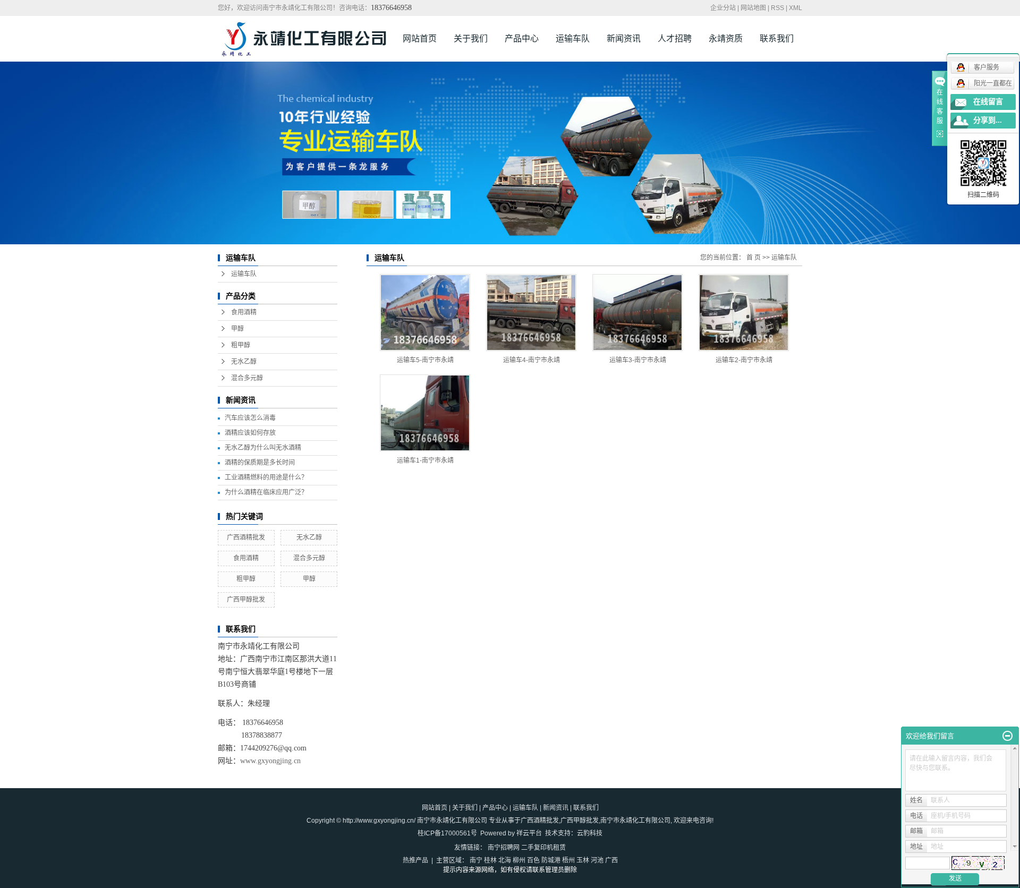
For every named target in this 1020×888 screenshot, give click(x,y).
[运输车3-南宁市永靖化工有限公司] (637, 312)
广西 (611, 860)
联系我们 (777, 38)
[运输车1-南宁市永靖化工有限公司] (425, 412)
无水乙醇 (244, 361)
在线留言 (988, 102)
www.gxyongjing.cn (270, 761)
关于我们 (471, 38)
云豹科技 (589, 833)
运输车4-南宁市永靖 (531, 360)
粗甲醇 (240, 345)
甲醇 (237, 328)
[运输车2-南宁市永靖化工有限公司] (744, 312)
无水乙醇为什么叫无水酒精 (263, 447)
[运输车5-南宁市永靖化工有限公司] (425, 312)
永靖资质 (726, 38)
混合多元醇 (247, 378)
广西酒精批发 (246, 537)
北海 (504, 860)
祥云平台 (529, 833)
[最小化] (1007, 736)
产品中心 (522, 38)
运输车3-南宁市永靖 (637, 360)
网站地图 (753, 8)
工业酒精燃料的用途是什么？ (266, 477)
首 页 (753, 257)
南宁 (476, 860)
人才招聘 (675, 38)
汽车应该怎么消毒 (250, 418)
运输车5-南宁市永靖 (425, 360)
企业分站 (723, 8)
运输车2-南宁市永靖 (744, 360)
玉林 (582, 860)
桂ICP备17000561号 (447, 833)
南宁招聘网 (504, 847)
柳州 (519, 860)
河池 (597, 860)
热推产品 (415, 860)
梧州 (568, 860)
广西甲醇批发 (246, 599)
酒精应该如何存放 (250, 433)
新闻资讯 (624, 38)
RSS (777, 8)
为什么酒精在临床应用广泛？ (266, 492)
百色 (533, 860)
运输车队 (573, 38)
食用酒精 (244, 312)
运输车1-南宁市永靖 (425, 460)
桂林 (490, 860)
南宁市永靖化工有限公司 (635, 820)
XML (795, 8)
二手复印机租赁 (543, 847)
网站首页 (420, 38)
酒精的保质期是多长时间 (260, 462)
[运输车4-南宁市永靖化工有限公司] (531, 312)
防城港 (550, 860)
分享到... (987, 120)
